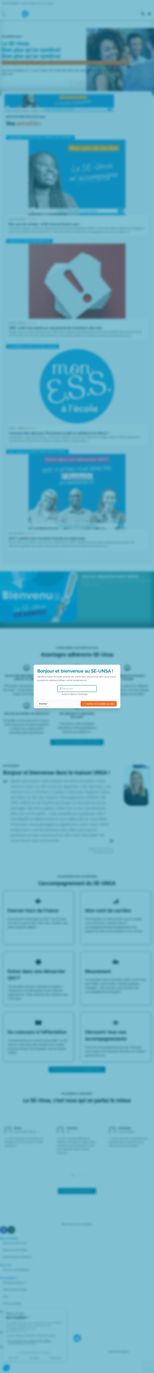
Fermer (43, 703)
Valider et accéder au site (100, 703)
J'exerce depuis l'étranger (74, 694)
